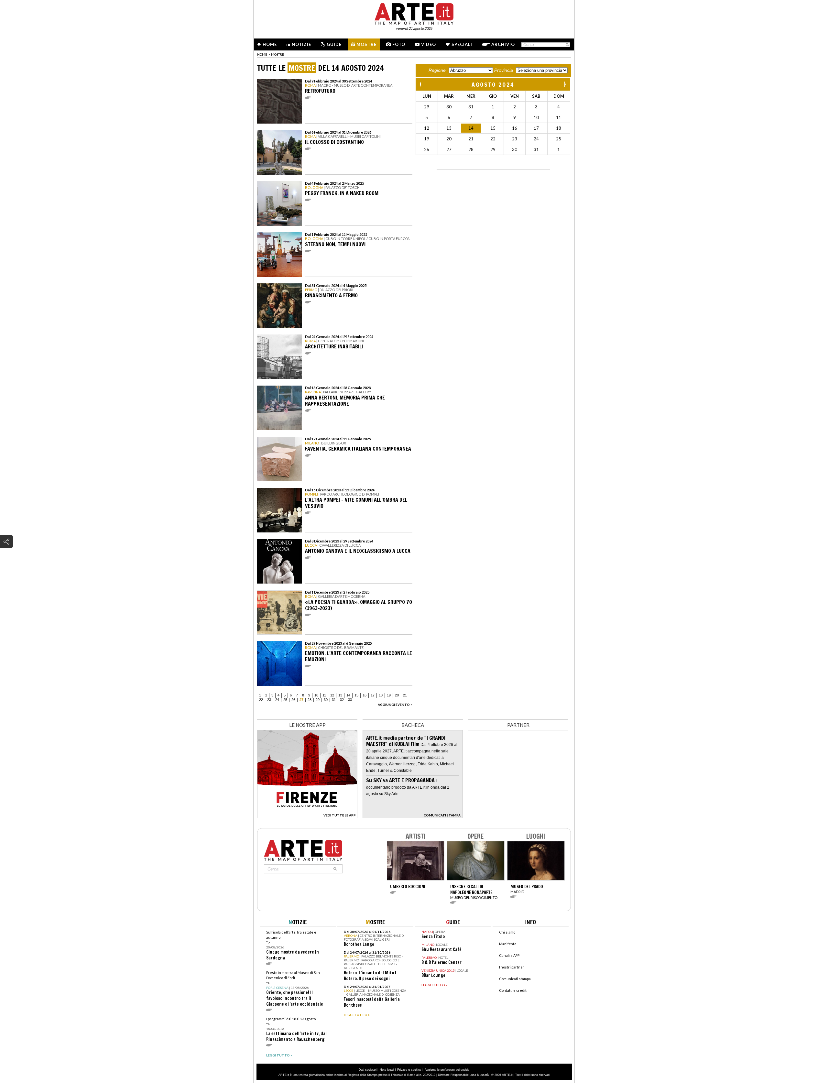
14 (348, 695)
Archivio (503, 44)
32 (342, 700)
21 (405, 695)
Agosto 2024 (493, 84)
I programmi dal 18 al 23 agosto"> (296, 1029)
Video (428, 44)
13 (340, 695)
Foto (398, 44)
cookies (416, 1069)
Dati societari (367, 1069)
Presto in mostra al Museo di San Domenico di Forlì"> (294, 988)
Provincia (503, 70)
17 (373, 695)
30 (326, 700)
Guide (334, 44)
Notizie (301, 44)
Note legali (387, 1069)
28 (309, 700)
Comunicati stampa (515, 979)
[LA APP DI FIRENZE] (307, 816)
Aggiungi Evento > (395, 704)
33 (350, 700)
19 (389, 695)
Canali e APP (509, 955)
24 (277, 700)
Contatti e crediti (513, 990)
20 (397, 695)
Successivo (564, 84)
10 (316, 695)
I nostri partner (511, 967)
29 (318, 700)
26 (293, 700)
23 (269, 700)
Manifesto (507, 944)
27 (301, 700)
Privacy (402, 1069)
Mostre (366, 44)
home (262, 54)
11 (324, 695)
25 (285, 700)
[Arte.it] (414, 13)
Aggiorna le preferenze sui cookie (447, 1069)
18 (381, 695)
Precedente (421, 84)
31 (334, 700)
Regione (437, 70)
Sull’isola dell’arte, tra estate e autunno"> (292, 945)
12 (332, 695)
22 (261, 700)
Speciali (462, 44)
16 (364, 695)
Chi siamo (507, 932)
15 (356, 695)
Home (270, 44)
